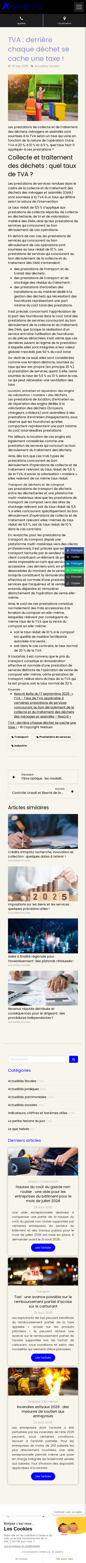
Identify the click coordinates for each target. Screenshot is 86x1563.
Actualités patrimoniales (27, 1097)
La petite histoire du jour (26, 1121)
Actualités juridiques (23, 1089)
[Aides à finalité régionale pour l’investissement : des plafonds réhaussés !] (43, 935)
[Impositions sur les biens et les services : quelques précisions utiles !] (43, 883)
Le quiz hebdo (18, 1129)
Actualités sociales (22, 1105)
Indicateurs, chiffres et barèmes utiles (37, 1113)
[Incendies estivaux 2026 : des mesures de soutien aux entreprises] (43, 1382)
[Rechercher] (73, 1059)
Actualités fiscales (22, 1081)
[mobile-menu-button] (79, 7)
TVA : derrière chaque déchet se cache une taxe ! (42, 724)
